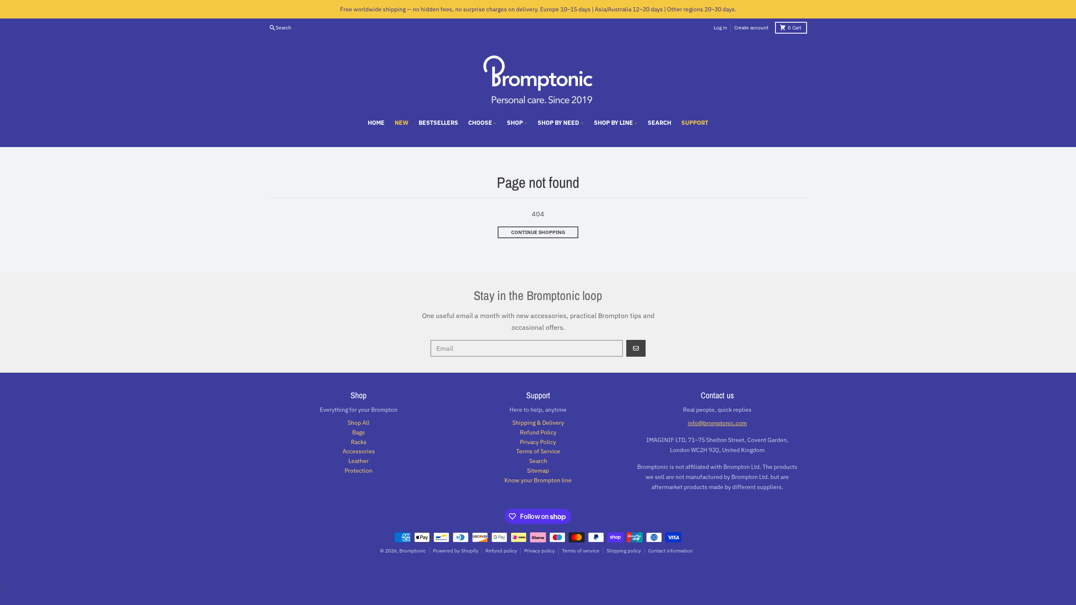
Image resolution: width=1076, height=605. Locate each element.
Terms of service (580, 550)
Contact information (670, 550)
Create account (751, 27)
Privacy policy (539, 550)
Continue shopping (538, 232)
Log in (720, 27)
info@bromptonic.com (717, 423)
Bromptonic (412, 550)
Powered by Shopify (455, 550)
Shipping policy (624, 550)
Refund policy (501, 550)
